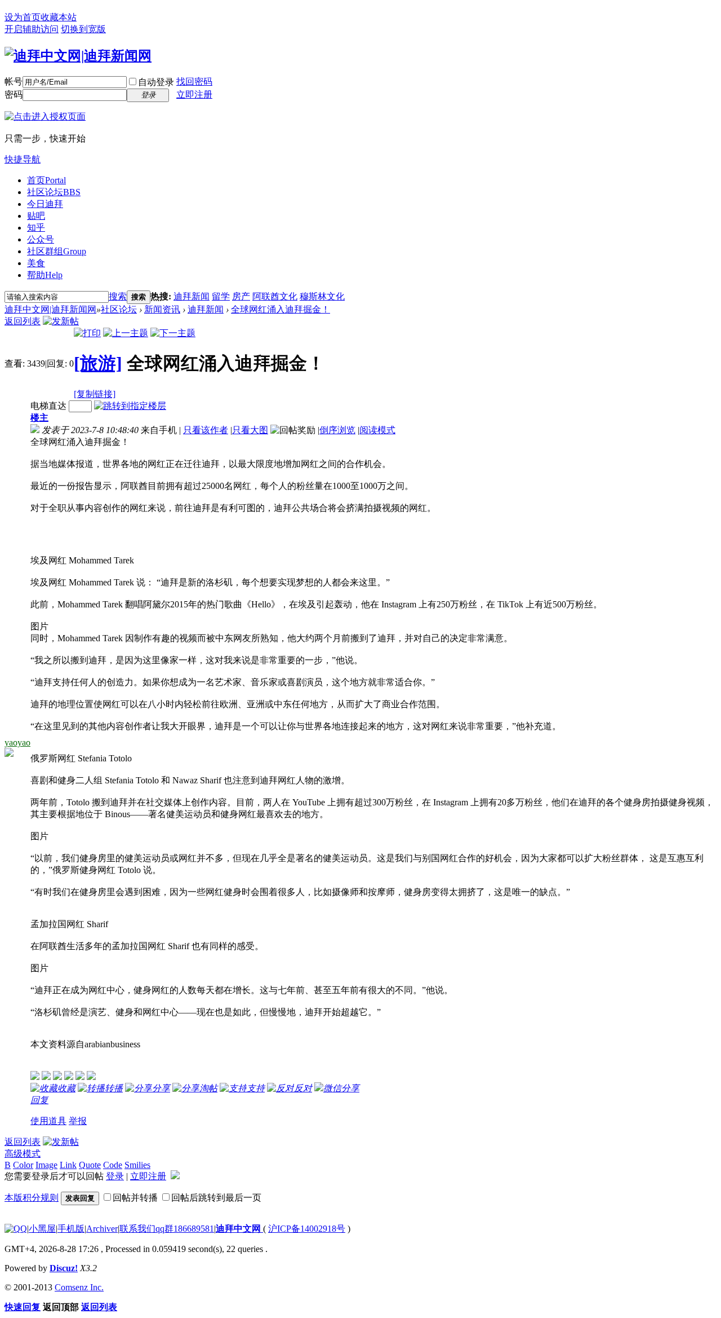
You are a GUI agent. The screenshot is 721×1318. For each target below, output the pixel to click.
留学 (221, 296)
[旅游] (98, 363)
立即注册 (194, 94)
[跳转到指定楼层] (130, 406)
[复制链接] (94, 394)
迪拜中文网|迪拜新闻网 (50, 309)
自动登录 (156, 82)
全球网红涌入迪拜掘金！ (280, 309)
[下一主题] (172, 333)
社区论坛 (54, 192)
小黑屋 (42, 1228)
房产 (241, 296)
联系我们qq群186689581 (166, 1228)
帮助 (45, 275)
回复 (39, 1100)
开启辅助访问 (32, 29)
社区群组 (56, 251)
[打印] (87, 333)
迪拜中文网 (239, 1228)
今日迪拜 (45, 204)
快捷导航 (23, 159)
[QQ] (16, 1228)
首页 (46, 180)
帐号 (14, 81)
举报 (78, 1121)
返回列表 (23, 321)
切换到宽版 (83, 29)
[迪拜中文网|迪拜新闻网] (78, 56)
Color (23, 1165)
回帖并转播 (135, 1197)
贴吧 (36, 216)
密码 (14, 94)
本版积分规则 (32, 1197)
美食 (36, 263)
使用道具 (48, 1121)
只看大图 (250, 430)
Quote (90, 1165)
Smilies (137, 1165)
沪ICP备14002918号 (306, 1228)
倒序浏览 (337, 430)
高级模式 (23, 1153)
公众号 (40, 239)
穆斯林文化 (322, 296)
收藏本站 (59, 17)
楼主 (39, 417)
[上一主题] (125, 333)
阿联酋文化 (274, 296)
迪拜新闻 (191, 296)
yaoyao (17, 742)
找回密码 (194, 81)
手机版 (70, 1228)
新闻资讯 (162, 309)
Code (112, 1165)
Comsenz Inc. (79, 1287)
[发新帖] (61, 321)
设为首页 (23, 17)
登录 (115, 1176)
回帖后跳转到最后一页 (216, 1197)
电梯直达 (48, 406)
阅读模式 (377, 430)
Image (46, 1165)
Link (68, 1165)
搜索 (118, 296)
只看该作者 (205, 430)
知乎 (36, 227)
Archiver (102, 1228)
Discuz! (64, 1268)
